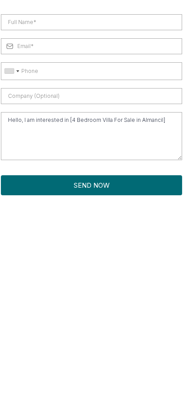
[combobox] (11, 71)
